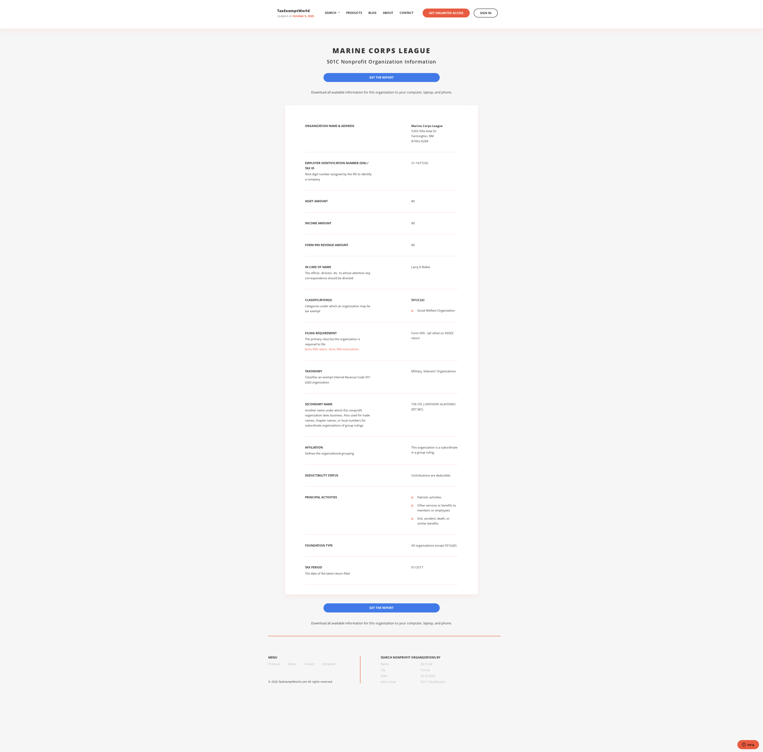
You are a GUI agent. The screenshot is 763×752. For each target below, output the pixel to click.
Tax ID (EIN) (427, 676)
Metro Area (388, 682)
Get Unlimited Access (446, 13)
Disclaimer (329, 664)
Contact (406, 13)
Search (330, 13)
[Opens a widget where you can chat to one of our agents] (748, 745)
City (383, 670)
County (425, 670)
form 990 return (316, 349)
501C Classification (432, 682)
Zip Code (426, 664)
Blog (372, 13)
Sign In (485, 13)
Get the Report (381, 77)
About (388, 13)
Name (385, 664)
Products (354, 13)
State (384, 676)
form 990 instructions (344, 349)
